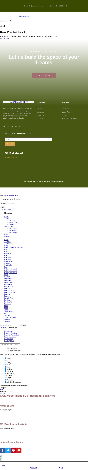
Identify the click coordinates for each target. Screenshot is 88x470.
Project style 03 (9, 292)
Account (33, 468)
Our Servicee (8, 286)
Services (40, 115)
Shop (6, 306)
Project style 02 (9, 290)
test (5, 313)
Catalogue (65, 109)
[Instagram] (11, 126)
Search (23, 325)
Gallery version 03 (10, 271)
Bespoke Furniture (10, 333)
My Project (8, 282)
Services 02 (8, 302)
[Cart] (60, 464)
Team (6, 310)
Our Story (12, 220)
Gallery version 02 (10, 269)
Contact (64, 115)
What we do (8, 226)
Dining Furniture (10, 337)
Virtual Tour (66, 112)
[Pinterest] (15, 126)
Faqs (6, 267)
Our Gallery (13, 232)
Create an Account (11, 195)
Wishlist (7, 319)
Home (2, 21)
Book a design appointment (13, 247)
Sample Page (8, 298)
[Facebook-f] (8, 126)
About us (40, 112)
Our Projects (13, 228)
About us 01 (8, 244)
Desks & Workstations (11, 335)
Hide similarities (12, 349)
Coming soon (8, 261)
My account (8, 278)
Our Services (13, 230)
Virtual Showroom (10, 317)
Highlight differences (13, 351)
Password (4, 203)
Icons (6, 275)
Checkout (7, 257)
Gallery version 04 (10, 273)
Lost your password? (7, 209)
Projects (40, 118)
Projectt (6, 296)
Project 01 (7, 288)
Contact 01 (8, 265)
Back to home (4, 38)
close (11, 391)
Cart (61, 468)
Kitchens (7, 277)
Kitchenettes (8, 339)
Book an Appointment (69, 118)
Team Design (8, 312)
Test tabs (7, 315)
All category (8, 331)
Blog (6, 234)
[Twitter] (4, 126)
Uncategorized (9, 341)
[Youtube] (19, 126)
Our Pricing (8, 284)
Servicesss (7, 304)
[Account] (31, 464)
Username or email (7, 199)
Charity (11, 224)
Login (2, 207)
